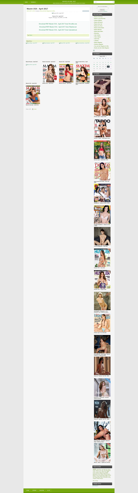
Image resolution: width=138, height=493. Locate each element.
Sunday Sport (97, 477)
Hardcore (97, 472)
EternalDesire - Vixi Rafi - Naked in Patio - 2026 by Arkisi (102, 441)
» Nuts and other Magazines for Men (101, 46)
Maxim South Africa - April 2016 (82, 62)
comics (94, 471)
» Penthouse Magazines (98, 44)
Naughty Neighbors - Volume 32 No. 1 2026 (102, 225)
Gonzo (94, 472)
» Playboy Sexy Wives (98, 25)
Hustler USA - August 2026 (100, 289)
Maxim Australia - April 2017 (48, 61)
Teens (102, 477)
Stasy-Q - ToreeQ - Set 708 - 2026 (101, 375)
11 (97, 64)
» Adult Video (96, 38)
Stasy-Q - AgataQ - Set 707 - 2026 (101, 419)
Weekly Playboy (100, 478)
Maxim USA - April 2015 (31, 83)
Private (98, 476)
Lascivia (98, 474)
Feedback (33, 2)
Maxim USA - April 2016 (64, 61)
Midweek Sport (107, 474)
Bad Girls (105, 469)
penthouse (102, 475)
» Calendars (96, 40)
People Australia (108, 475)
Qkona (101, 476)
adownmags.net (95, 485)
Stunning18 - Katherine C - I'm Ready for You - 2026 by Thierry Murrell (101, 312)
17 (94, 66)
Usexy (109, 477)
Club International (107, 470)
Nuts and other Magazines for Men (47, 11)
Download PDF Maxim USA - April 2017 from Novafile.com (58, 24)
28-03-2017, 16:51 (31, 11)
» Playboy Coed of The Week (99, 18)
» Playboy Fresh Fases (98, 16)
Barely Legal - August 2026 (100, 116)
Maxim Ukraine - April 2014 (65, 83)
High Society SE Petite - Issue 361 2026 (101, 182)
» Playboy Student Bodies (99, 27)
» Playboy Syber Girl (98, 24)
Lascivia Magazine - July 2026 (101, 246)
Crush (97, 471)
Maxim (31, 35)
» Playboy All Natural (98, 22)
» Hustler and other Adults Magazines (101, 47)
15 (108, 64)
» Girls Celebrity (97, 35)
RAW (104, 476)
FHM (103, 471)
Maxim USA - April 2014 (47, 83)
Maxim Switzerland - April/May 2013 (82, 84)
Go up (48, 490)
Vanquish (94, 478)
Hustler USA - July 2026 (99, 267)
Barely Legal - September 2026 (101, 159)
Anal (102, 469)
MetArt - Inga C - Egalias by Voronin (102, 462)
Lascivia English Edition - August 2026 (101, 95)
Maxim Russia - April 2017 (32, 61)
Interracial (95, 474)
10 (94, 64)
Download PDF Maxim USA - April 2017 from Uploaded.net (58, 30)
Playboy (94, 476)
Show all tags (95, 480)
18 (97, 66)
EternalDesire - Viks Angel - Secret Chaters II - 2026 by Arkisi (102, 355)
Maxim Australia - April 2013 (32, 105)
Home (26, 2)
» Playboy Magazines (98, 42)
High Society (102, 472)
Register (42, 490)
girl (108, 471)
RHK (107, 476)
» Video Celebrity (97, 36)
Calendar (97, 470)
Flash (105, 471)
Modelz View (95, 475)
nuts (99, 475)
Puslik (35, 109)
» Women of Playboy (98, 20)
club (102, 470)
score (109, 476)
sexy (93, 477)
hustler (106, 472)
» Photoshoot (96, 33)
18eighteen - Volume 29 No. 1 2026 (102, 203)
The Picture (105, 477)
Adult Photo (98, 469)
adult (94, 469)
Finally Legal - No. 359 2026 (100, 332)
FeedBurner (105, 11)
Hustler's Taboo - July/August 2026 (102, 138)
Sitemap (34, 490)
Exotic (100, 471)
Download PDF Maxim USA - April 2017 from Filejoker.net (58, 27)
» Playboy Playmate (98, 29)
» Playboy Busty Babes (98, 31)
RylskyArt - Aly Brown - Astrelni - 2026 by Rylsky (101, 398)
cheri (100, 470)
